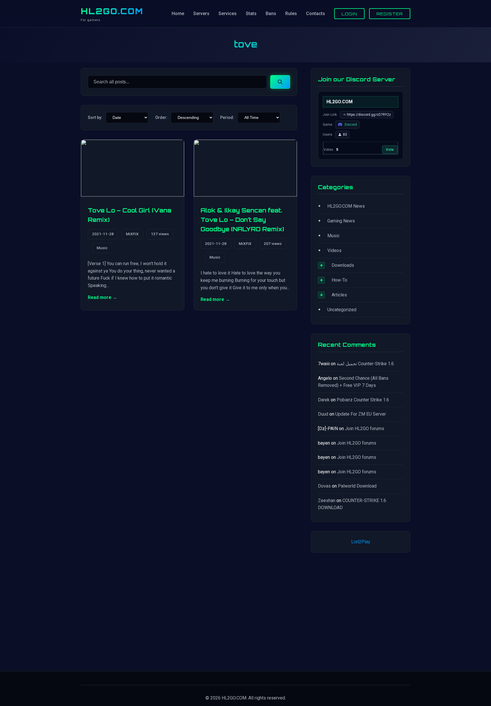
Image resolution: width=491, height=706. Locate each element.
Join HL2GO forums (364, 428)
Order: (161, 117)
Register (389, 13)
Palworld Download (357, 486)
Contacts (315, 13)
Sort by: (95, 117)
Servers (201, 13)
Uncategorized (341, 309)
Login (349, 13)
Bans (271, 13)
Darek (324, 399)
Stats (251, 13)
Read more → (102, 297)
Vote (390, 150)
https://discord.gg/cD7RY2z (369, 115)
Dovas (324, 486)
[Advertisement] (360, 611)
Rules (291, 13)
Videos (334, 250)
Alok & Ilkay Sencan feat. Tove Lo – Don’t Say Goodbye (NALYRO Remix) (242, 220)
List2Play (360, 541)
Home (178, 13)
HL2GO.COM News (346, 206)
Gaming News (341, 221)
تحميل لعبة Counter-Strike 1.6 (365, 363)
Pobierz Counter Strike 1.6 (363, 399)
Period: (227, 117)
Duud (323, 414)
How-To (339, 280)
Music (102, 247)
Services (228, 13)
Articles (339, 295)
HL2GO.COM (112, 11)
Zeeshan (326, 500)
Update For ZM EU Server (360, 414)
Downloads (343, 265)
